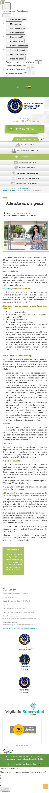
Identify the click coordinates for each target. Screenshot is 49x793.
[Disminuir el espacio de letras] (29, 73)
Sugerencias (5, 792)
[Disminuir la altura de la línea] (27, 69)
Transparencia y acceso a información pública (21, 759)
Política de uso (36, 756)
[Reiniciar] (5, 15)
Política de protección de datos (17, 756)
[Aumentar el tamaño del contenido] (40, 62)
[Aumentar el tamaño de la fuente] (32, 66)
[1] (24, 129)
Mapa (42, 759)
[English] (26, 87)
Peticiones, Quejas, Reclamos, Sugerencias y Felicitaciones (20, 628)
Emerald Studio (32, 764)
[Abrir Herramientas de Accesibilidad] (7, 6)
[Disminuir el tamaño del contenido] (36, 62)
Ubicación (7, 288)
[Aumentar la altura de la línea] (31, 69)
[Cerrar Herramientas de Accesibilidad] (9, 15)
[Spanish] (29, 87)
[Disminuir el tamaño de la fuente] (28, 66)
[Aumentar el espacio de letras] (33, 73)
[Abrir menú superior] (3, 2)
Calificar (4, 788)
